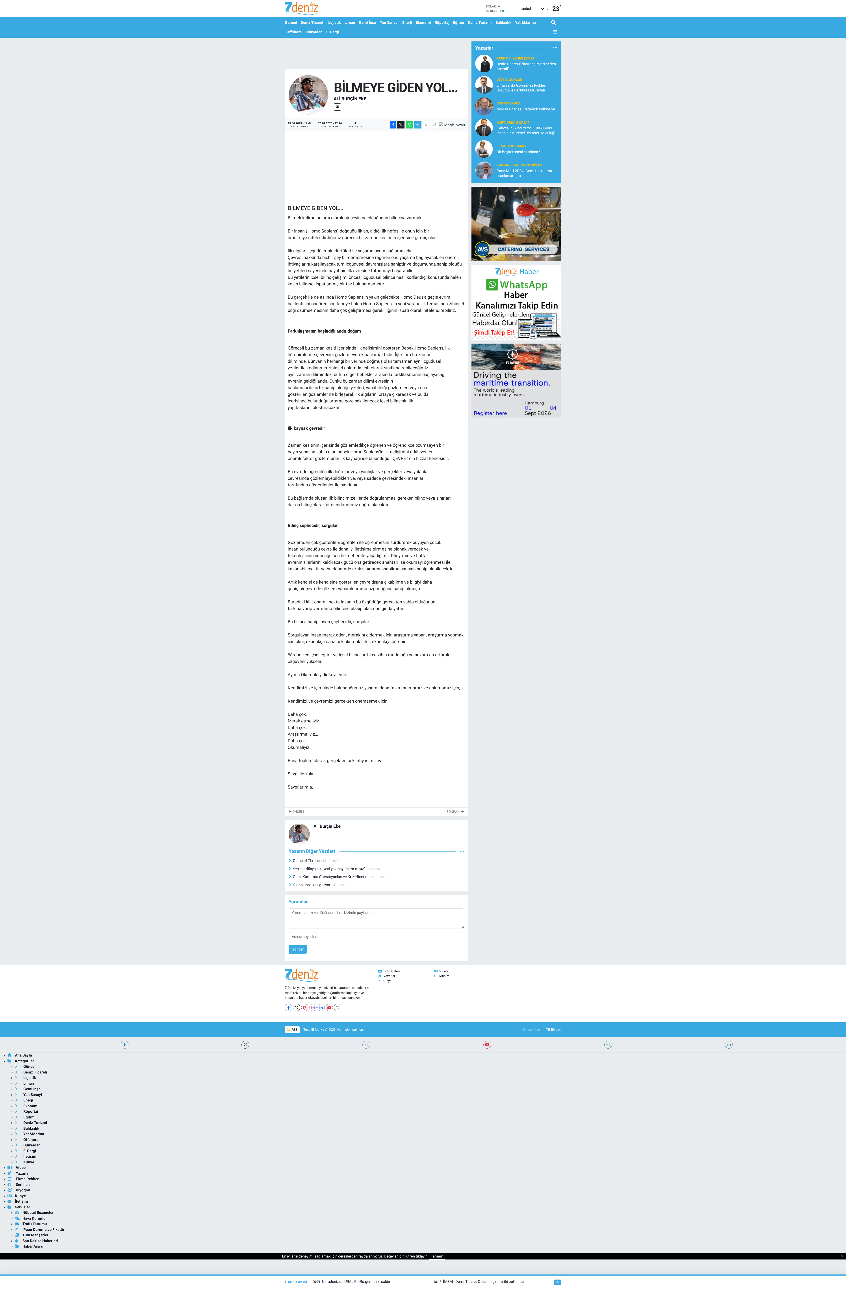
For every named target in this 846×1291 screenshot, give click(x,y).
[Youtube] (329, 1007)
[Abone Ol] (452, 125)
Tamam (437, 1256)
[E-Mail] (337, 107)
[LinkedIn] (321, 1007)
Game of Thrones (308, 860)
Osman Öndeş (508, 103)
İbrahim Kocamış (511, 146)
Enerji (407, 22)
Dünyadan (314, 32)
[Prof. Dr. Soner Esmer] (484, 63)
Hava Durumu (34, 1218)
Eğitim (458, 22)
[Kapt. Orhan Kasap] (484, 127)
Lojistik (334, 22)
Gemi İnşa (367, 22)
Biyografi (23, 1190)
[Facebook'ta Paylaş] (393, 124)
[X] (296, 1007)
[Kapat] (843, 1256)
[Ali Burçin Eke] (308, 94)
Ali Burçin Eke (350, 98)
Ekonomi (423, 22)
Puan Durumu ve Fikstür (43, 1229)
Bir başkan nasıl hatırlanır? (518, 152)
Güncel (291, 22)
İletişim (443, 976)
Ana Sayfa (23, 1055)
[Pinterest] (304, 1007)
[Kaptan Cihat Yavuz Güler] (484, 170)
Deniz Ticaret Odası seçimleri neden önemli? (526, 66)
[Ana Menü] (554, 32)
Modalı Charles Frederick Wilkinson (526, 109)
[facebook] (124, 1045)
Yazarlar (389, 976)
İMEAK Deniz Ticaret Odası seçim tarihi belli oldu (483, 1281)
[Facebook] (288, 1007)
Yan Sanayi (389, 22)
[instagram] (366, 1045)
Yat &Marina (525, 22)
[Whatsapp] (337, 1007)
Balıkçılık (503, 22)
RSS (294, 1030)
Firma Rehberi (27, 1179)
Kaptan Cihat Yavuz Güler (519, 165)
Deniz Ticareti (313, 22)
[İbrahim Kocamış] (484, 149)
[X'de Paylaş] (400, 124)
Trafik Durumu (34, 1224)
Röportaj (442, 22)
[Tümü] (555, 48)
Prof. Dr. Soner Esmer (515, 58)
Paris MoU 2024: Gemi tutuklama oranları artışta (524, 173)
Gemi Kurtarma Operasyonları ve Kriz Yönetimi (331, 876)
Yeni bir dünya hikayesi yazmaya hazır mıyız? (329, 869)
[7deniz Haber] (301, 8)
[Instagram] (313, 1007)
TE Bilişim (553, 1030)
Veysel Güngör (509, 80)
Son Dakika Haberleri (40, 1241)
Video (443, 971)
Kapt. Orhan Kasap (513, 123)
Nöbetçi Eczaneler (38, 1212)
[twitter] (245, 1045)
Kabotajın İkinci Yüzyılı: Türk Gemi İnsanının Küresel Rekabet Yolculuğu (526, 130)
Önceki (297, 812)
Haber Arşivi (32, 1246)
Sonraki (454, 812)
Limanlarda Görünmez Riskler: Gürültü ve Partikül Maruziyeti (521, 87)
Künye (387, 981)
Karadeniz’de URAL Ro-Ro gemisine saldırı (356, 1281)
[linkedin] (729, 1045)
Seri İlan (22, 1184)
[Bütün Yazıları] (462, 851)
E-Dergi (332, 32)
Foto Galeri (392, 971)
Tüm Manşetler (35, 1235)
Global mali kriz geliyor (312, 885)
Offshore (294, 32)
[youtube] (487, 1045)
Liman (350, 22)
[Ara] (554, 23)
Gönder (298, 949)
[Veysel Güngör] (484, 84)
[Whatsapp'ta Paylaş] (409, 124)
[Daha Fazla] (417, 124)
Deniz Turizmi (480, 22)
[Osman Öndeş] (484, 106)
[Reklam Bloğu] (516, 223)
